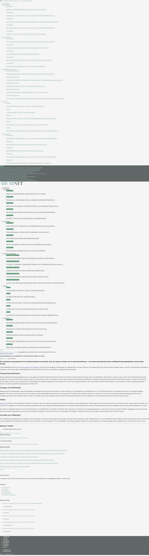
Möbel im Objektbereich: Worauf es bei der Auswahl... (16, 179)
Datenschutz (7, 551)
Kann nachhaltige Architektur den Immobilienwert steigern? (29, 60)
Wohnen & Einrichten (9, 69)
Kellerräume (4, 403)
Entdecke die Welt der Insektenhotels (20, 112)
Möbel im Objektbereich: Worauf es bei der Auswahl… (26, 9)
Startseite (6, 3)
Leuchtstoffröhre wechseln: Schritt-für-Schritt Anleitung (19, 522)
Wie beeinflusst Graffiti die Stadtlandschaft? (22, 54)
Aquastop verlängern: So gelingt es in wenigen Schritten (19, 515)
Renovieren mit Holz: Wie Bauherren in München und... (17, 172)
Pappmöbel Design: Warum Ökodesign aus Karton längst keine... (20, 169)
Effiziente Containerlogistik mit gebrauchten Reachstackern (28, 163)
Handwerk (6, 134)
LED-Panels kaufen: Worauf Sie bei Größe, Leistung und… (27, 92)
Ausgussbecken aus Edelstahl (30, 367)
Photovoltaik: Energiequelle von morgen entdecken (25, 66)
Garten (5, 101)
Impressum (6, 550)
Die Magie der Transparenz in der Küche (15, 466)
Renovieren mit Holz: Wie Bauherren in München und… (26, 144)
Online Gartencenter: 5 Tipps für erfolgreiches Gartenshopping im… (31, 118)
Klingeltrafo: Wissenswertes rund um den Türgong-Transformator (31, 157)
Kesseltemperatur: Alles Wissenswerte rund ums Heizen (19, 509)
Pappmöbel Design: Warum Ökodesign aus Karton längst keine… (30, 74)
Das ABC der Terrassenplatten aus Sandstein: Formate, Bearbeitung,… (32, 131)
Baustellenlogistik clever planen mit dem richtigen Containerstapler (31, 138)
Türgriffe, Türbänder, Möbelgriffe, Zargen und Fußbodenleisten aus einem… (34, 80)
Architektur (6, 5)
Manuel (5, 358)
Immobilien (6, 37)
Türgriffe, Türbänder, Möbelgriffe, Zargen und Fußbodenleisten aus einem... (23, 173)
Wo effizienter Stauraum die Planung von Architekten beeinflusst (30, 28)
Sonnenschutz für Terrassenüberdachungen (13, 175)
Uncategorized (7, 493)
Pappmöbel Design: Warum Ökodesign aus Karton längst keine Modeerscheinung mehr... (33, 450)
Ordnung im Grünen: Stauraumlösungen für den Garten (27, 125)
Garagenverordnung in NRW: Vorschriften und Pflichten (19, 528)
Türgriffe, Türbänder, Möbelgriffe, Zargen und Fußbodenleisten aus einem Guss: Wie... (32, 453)
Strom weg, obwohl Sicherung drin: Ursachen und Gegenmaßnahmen (22, 503)
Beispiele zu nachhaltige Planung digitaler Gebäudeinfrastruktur (30, 15)
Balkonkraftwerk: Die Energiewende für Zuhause (24, 151)
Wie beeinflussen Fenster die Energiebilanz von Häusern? (27, 48)
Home (2, 352)
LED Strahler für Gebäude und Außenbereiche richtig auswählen (30, 42)
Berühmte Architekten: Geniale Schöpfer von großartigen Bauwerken (32, 22)
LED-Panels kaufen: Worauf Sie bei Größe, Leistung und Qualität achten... (27, 460)
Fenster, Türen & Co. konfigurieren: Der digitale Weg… (26, 34)
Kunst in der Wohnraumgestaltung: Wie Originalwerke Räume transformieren (35, 98)
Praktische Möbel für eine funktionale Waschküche (25, 86)
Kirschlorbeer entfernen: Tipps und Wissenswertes (25, 106)
